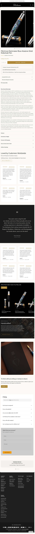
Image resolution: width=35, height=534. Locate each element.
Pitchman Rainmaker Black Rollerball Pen (6, 312)
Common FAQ (3, 483)
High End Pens (3, 514)
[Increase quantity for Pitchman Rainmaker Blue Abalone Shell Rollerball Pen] (6, 62)
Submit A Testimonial (11, 484)
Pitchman (3, 310)
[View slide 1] (15, 469)
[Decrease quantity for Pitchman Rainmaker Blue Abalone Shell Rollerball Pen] (2, 62)
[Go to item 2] (15, 48)
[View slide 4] (18, 469)
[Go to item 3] (16, 48)
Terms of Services (21, 484)
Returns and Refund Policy (20, 479)
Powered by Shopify (25, 529)
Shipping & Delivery (3, 485)
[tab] (4, 287)
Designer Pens (3, 499)
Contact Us (3, 479)
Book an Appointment (3, 481)
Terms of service (18, 530)
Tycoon (28, 481)
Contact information (23, 530)
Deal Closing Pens (4, 508)
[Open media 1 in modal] (24, 12)
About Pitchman (12, 479)
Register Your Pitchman (3, 488)
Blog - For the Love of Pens (11, 481)
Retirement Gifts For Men (4, 512)
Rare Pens (2, 510)
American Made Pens (3, 505)
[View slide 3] (17, 469)
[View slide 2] (16, 469)
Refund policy (10, 530)
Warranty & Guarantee (20, 481)
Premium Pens (3, 503)
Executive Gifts (3, 517)
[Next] (33, 1)
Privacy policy (14, 530)
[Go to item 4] (17, 48)
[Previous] (1, 1)
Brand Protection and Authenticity (21, 487)
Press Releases (12, 485)
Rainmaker (28, 479)
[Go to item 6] (19, 48)
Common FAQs (4, 82)
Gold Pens (2, 501)
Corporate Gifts (3, 498)
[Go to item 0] (14, 48)
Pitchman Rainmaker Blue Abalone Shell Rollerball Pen (20, 312)
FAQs (10, 400)
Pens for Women (4, 515)
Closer (28, 478)
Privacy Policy (20, 483)
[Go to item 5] (18, 48)
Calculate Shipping (2, 490)
